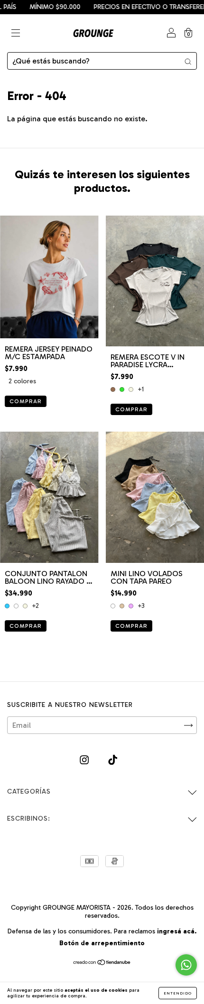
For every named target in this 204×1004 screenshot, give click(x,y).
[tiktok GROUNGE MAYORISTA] (112, 760)
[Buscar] (188, 61)
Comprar (25, 401)
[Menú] (15, 33)
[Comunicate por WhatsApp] (186, 965)
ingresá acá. (176, 931)
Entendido (178, 993)
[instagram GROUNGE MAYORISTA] (85, 760)
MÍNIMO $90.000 (42, 7)
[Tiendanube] (102, 963)
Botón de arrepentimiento (102, 943)
